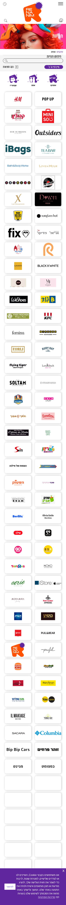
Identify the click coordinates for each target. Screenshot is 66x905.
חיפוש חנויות (54, 56)
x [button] (63, 870)
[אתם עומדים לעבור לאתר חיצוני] (60, 20)
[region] (33, 81)
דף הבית (60, 52)
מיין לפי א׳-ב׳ (53, 67)
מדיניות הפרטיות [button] (46, 897)
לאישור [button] (9, 886)
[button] (33, 12)
